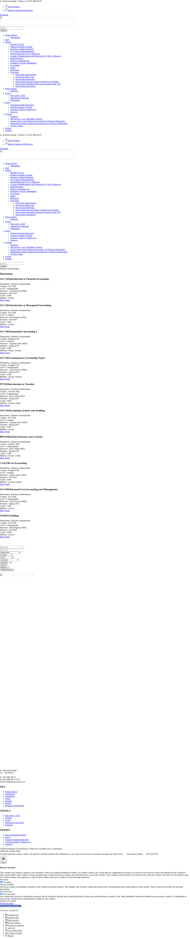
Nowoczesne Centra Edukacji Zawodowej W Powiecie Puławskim (37, 121)
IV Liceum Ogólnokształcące (22, 51)
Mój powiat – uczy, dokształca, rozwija (26, 119)
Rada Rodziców (17, 58)
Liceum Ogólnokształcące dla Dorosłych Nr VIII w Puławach (35, 56)
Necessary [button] (4, 880)
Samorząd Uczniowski (19, 98)
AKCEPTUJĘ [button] (152, 854)
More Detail (5, 300)
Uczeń (7, 93)
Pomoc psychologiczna (19, 61)
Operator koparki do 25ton (21, 107)
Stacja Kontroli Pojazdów (15, 835)
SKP (7, 40)
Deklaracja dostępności (14, 806)
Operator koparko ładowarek (22, 105)
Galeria (8, 128)
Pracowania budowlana (25, 79)
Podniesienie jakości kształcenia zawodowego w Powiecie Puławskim (38, 123)
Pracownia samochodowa (26, 75)
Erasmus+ (14, 116)
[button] (10, 906)
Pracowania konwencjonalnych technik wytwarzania (37, 82)
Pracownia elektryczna (25, 77)
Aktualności (15, 37)
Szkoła (8, 42)
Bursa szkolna (11, 89)
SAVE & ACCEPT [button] (8, 901)
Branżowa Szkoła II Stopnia (21, 49)
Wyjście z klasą (16, 126)
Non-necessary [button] (6, 891)
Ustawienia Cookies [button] (134, 854)
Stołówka (14, 91)
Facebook (4, 15)
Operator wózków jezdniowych (23, 109)
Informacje (14, 70)
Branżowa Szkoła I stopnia (21, 47)
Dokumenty (15, 100)
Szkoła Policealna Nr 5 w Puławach (25, 54)
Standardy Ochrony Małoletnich (23, 63)
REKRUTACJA (17, 44)
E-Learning (15, 65)
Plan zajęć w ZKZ (17, 95)
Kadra (12, 68)
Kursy (7, 102)
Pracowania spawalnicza (26, 86)
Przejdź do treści (6, 903)
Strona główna (11, 35)
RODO (8, 803)
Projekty (8, 114)
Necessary (7, 882)
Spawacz (14, 112)
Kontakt (8, 130)
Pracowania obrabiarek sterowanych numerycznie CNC (38, 84)
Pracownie (14, 72)
